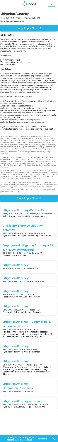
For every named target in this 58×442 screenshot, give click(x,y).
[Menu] (4, 4)
